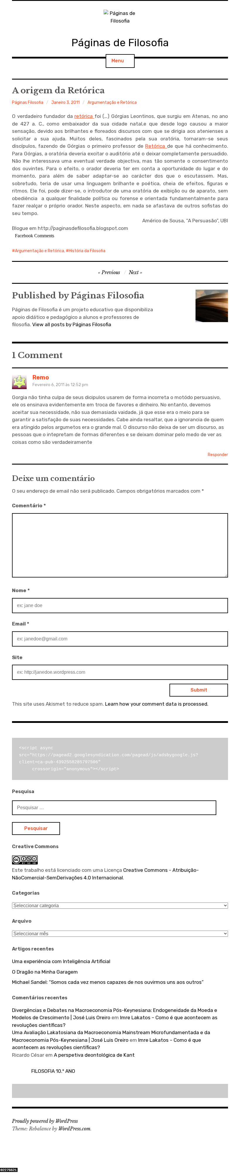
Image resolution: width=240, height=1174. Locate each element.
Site (17, 657)
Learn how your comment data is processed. (156, 704)
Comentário (29, 505)
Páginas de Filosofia (120, 42)
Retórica (156, 146)
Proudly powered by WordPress (45, 1121)
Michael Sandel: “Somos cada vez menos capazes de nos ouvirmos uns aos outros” (108, 982)
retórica (84, 116)
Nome (21, 590)
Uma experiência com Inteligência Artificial (61, 961)
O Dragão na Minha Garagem (45, 972)
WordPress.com (74, 1129)
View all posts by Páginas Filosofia (71, 324)
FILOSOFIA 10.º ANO (53, 1071)
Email (20, 624)
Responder (218, 454)
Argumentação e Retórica (112, 102)
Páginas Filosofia (27, 102)
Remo (40, 377)
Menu (118, 60)
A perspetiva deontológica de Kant (94, 1055)
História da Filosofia (87, 250)
